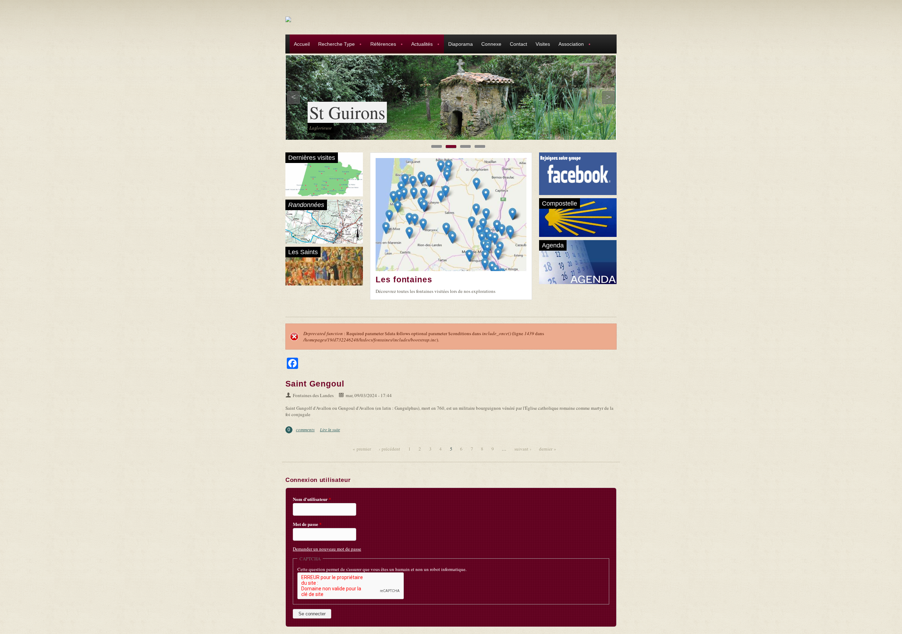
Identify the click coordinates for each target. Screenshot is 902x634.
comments (305, 429)
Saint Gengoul (314, 383)
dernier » (547, 449)
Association (569, 45)
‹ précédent (389, 449)
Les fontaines (404, 279)
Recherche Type (334, 45)
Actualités (420, 45)
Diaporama (460, 44)
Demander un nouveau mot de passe (327, 549)
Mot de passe (307, 524)
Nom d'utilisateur (312, 499)
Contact (518, 44)
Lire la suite (330, 429)
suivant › (522, 449)
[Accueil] (288, 19)
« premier (362, 449)
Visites (543, 44)
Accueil (302, 44)
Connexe (491, 44)
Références (381, 45)
